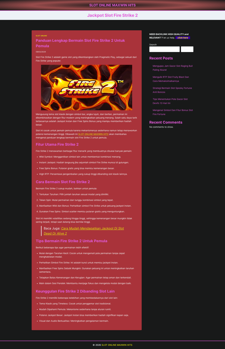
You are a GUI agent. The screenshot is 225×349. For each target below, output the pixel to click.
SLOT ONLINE (41, 36)
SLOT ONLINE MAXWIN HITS (93, 134)
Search (153, 44)
